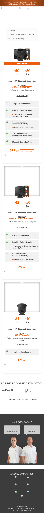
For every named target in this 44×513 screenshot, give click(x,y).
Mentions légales (14, 508)
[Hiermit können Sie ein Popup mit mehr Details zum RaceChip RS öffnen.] (22, 193)
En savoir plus (22, 96)
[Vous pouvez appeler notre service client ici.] (32, 23)
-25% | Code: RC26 (26, 151)
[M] (40, 8)
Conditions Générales (28, 508)
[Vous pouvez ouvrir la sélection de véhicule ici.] (23, 24)
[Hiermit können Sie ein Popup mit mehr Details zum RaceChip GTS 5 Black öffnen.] (22, 56)
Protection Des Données (22, 510)
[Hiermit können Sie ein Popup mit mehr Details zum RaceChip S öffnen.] (22, 309)
